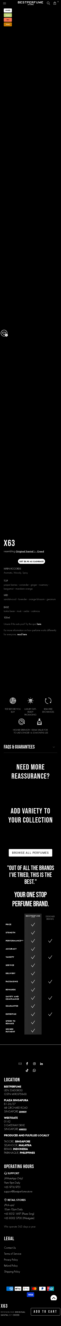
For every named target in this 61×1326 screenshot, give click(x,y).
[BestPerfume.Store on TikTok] (26, 1071)
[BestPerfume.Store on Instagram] (34, 1064)
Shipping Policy (12, 1271)
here (39, 624)
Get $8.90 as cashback (31, 561)
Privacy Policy (11, 1259)
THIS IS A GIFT (48, 651)
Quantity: (9, 641)
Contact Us (10, 1247)
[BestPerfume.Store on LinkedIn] (41, 1064)
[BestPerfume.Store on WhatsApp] (34, 1071)
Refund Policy (11, 1265)
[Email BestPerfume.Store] (19, 1064)
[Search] (48, 3)
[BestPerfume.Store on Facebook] (26, 1064)
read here (22, 634)
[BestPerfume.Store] (30, 3)
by (30, 551)
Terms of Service (12, 1253)
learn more (39, 675)
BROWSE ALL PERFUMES (30, 852)
